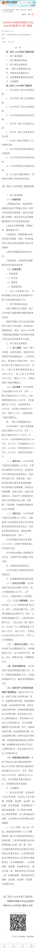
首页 (17, 10)
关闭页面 (30, 936)
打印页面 (21, 936)
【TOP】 (15, 936)
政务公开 (23, 10)
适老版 (33, 5)
